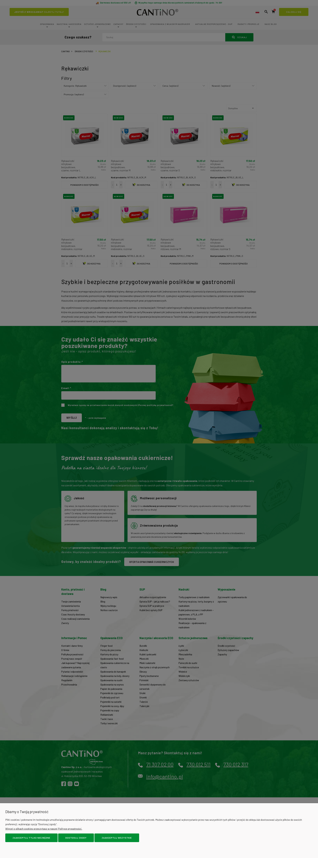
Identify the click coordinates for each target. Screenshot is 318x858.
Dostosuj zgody (76, 837)
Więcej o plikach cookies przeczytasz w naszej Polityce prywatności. (43, 828)
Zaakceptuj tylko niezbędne (31, 837)
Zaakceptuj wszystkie (117, 837)
